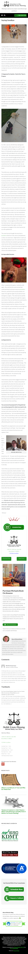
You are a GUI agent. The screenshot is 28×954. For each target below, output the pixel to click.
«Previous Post (6, 558)
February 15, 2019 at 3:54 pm (12, 667)
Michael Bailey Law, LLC (19, 947)
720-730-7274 (22, 15)
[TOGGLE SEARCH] (4, 15)
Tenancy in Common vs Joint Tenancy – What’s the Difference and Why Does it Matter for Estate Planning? (13, 811)
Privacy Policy (16, 950)
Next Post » (22, 558)
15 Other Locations (5, 742)
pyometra (4, 235)
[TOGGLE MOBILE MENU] (2, 15)
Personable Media (14, 948)
